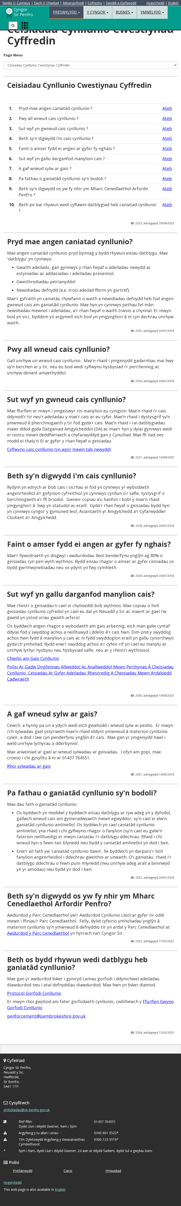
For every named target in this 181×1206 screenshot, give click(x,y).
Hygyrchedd (155, 3)
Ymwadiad (113, 1170)
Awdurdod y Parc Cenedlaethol (38, 933)
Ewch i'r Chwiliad (46, 3)
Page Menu (13, 55)
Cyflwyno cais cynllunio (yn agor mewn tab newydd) (59, 449)
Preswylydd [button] (65, 12)
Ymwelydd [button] (151, 12)
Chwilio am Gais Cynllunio (33, 658)
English (173, 3)
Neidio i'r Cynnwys (16, 3)
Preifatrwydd (22, 1170)
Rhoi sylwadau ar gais (29, 766)
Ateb (167, 108)
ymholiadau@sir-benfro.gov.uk (27, 1110)
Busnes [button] (123, 12)
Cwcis (68, 1170)
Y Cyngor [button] (96, 12)
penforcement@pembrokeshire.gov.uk (46, 1016)
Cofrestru (95, 3)
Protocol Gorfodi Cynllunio (34, 993)
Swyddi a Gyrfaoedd (121, 3)
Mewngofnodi (73, 3)
